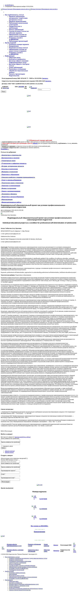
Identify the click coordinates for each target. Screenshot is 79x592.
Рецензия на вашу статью (18, 48)
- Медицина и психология (9, 172)
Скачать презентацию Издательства (17, 74)
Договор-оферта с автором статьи (19, 585)
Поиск (3, 91)
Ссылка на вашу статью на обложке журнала (19, 32)
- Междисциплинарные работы (11, 202)
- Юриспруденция (7, 199)
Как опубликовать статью (14, 15)
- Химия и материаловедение (10, 191)
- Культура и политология (9, 169)
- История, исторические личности (12, 166)
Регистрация (5, 482)
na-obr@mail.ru (9, 5)
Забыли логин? (9, 452)
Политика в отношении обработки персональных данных (18, 70)
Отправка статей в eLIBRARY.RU (16, 38)
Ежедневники (14, 46)
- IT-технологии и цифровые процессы (13, 163)
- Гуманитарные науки (8, 160)
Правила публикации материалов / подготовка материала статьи (18, 18)
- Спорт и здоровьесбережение (11, 180)
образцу (35, 143)
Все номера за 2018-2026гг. (39, 526)
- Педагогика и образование (10, 174)
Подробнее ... (5, 149)
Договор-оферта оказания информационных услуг (18, 61)
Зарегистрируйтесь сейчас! (23, 437)
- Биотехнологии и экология (10, 158)
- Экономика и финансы (9, 194)
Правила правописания (17, 21)
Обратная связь (15, 57)
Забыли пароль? (10, 451)
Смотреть (45, 78)
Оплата (55, 545)
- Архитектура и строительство (11, 155)
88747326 (6, 88)
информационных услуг (14, 546)
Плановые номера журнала (19, 44)
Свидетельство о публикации (15, 27)
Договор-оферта (12, 544)
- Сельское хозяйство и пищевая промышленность (18, 177)
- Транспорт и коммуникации (10, 185)
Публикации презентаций (18, 41)
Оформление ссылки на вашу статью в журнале (18, 35)
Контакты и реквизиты (17, 59)
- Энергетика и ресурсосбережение (12, 197)
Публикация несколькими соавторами (20, 561)
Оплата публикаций (16, 29)
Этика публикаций (15, 67)
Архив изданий (10, 43)
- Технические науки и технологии (12, 183)
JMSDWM (21, 86)
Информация (9, 56)
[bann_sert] (3, 536)
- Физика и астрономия (8, 188)
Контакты (56, 550)
